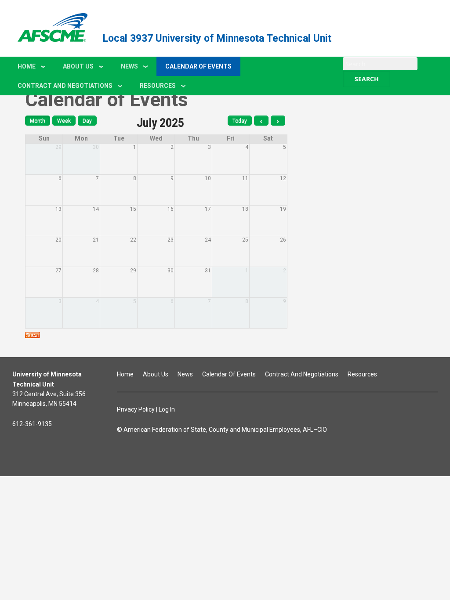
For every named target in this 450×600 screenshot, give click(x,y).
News (129, 66)
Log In (167, 409)
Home (27, 66)
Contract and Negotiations (65, 85)
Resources (158, 85)
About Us (78, 66)
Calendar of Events (198, 66)
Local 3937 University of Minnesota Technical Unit (217, 38)
